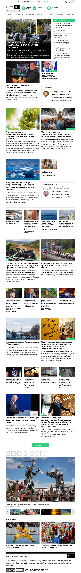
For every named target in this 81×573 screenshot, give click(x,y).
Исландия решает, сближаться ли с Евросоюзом (22, 343)
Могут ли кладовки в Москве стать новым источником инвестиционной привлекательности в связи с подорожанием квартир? (31, 227)
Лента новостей (59, 20)
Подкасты (20, 15)
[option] (40, 479)
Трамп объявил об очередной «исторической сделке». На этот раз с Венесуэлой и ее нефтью (31, 383)
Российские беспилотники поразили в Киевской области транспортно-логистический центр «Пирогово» (64, 33)
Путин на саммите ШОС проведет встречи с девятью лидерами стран (22, 420)
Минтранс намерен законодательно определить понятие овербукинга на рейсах (56, 134)
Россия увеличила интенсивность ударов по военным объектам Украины (67, 302)
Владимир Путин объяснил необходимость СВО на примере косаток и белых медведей (31, 303)
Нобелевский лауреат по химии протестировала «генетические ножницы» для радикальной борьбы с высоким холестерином (13, 305)
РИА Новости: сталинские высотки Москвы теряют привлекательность (66, 224)
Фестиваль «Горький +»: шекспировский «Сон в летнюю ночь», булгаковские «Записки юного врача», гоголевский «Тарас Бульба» (56, 422)
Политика (49, 15)
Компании (30, 15)
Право (67, 15)
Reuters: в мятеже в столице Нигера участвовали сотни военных (63, 25)
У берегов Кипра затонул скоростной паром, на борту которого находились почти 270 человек (21, 185)
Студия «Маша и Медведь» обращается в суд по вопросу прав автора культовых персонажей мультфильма (48, 304)
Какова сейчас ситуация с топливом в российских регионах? (24, 44)
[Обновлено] (49, 62)
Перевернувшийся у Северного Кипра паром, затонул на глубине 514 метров (63, 42)
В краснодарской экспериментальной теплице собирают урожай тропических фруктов (21, 135)
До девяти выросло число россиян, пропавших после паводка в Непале (64, 48)
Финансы (39, 15)
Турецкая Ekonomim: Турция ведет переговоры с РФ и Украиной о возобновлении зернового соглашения (49, 225)
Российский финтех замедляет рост (12, 222)
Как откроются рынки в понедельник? (17, 86)
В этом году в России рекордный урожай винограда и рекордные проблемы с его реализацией (22, 265)
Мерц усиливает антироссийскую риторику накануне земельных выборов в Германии (49, 77)
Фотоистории (11, 519)
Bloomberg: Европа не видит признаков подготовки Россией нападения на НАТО (13, 381)
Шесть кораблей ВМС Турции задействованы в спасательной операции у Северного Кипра (62, 56)
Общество (59, 15)
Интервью (9, 15)
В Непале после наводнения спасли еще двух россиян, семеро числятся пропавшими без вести (65, 383)
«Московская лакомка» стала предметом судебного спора (49, 381)
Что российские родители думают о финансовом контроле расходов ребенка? (49, 173)
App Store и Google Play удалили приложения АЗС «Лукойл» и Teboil (56, 265)
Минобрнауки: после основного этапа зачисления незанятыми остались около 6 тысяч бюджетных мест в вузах (56, 345)
